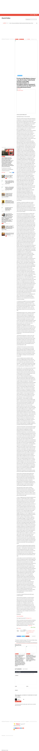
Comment (17, 675)
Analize (17, 39)
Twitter (24, 636)
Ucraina (27, 633)
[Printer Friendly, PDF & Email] (33, 627)
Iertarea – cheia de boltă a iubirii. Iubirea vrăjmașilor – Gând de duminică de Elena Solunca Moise (9, 188)
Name (16, 686)
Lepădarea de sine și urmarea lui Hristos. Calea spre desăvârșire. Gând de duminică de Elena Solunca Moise (8, 202)
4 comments (20, 75)
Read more (3, 172)
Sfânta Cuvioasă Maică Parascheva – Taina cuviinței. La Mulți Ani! (9, 176)
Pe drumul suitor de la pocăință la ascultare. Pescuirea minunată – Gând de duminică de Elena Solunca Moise (7, 195)
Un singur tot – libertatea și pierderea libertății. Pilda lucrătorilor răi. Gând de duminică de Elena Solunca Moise (8, 228)
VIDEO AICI (30, 625)
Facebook (19, 636)
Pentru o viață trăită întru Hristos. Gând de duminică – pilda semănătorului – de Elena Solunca (9, 182)
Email (27, 686)
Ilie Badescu (30, 630)
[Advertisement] (19, 6)
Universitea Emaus (20, 616)
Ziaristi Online (6, 18)
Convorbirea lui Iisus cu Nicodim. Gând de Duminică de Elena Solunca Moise (9, 208)
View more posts (22, 631)
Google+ (28, 636)
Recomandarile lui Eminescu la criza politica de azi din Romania (27, 642)
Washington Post (28, 618)
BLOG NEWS (21, 39)
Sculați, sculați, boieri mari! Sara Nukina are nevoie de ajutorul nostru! (9, 234)
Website (16, 690)
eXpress (28, 39)
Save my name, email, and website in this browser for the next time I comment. (26, 695)
